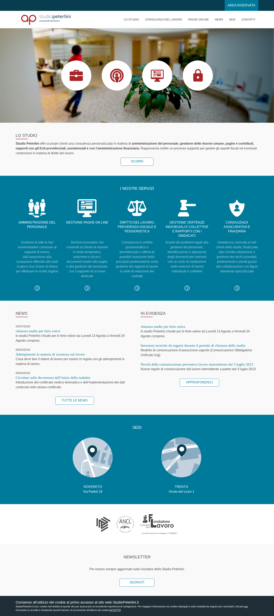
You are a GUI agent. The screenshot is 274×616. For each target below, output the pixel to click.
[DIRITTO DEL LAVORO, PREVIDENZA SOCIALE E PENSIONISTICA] (137, 288)
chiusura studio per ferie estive (38, 331)
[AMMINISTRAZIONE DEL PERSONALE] (37, 288)
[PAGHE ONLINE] (87, 288)
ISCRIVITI (137, 582)
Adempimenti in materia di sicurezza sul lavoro (50, 354)
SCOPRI (137, 161)
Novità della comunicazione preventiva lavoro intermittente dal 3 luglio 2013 (197, 364)
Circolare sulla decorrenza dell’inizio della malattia (53, 378)
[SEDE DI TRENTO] (181, 457)
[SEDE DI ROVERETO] (93, 457)
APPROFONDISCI (199, 382)
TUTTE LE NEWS (75, 400)
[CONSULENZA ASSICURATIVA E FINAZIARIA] (236, 288)
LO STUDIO (76, 75)
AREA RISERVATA (241, 5)
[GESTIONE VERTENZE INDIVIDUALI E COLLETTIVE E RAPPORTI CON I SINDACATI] (187, 288)
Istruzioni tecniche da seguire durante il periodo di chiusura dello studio (193, 345)
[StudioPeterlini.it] (46, 19)
